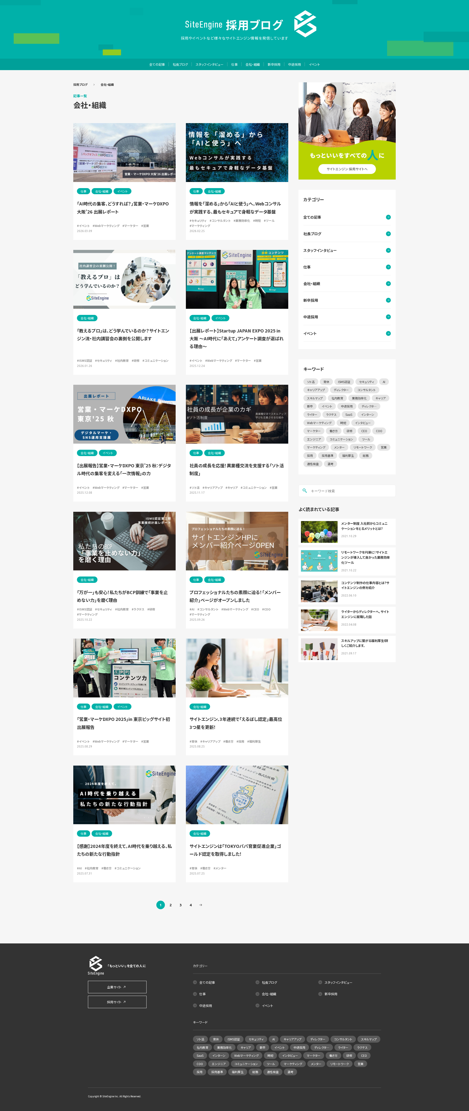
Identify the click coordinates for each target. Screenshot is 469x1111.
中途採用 (294, 64)
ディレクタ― (369, 406)
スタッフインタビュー (210, 64)
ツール (366, 439)
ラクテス (331, 414)
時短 (343, 423)
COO (379, 431)
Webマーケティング (319, 423)
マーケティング (316, 447)
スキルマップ (315, 398)
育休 (326, 382)
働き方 (334, 431)
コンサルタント (367, 390)
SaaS (348, 414)
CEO (364, 431)
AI (384, 382)
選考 (330, 464)
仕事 (234, 64)
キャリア (380, 398)
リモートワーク (362, 447)
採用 (310, 455)
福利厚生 (348, 455)
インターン (367, 414)
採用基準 (327, 455)
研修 (349, 431)
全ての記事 (157, 64)
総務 (366, 455)
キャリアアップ (316, 390)
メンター (339, 447)
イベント (314, 64)
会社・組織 (252, 64)
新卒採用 (274, 64)
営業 (384, 447)
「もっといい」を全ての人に (126, 965)
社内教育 (337, 398)
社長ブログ (180, 64)
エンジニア (314, 439)
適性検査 (313, 464)
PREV (200, 905)
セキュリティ (366, 382)
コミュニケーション (341, 439)
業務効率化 (359, 398)
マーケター (314, 431)
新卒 (310, 406)
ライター (312, 414)
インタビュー (363, 423)
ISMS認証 (344, 382)
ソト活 (311, 382)
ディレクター (341, 390)
